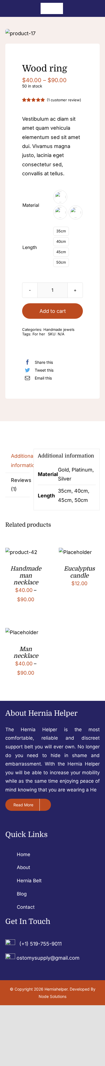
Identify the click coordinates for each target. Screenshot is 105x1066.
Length (29, 247)
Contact (26, 907)
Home (23, 854)
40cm (61, 241)
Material (30, 205)
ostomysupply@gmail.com (48, 958)
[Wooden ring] (52, 33)
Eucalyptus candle (79, 572)
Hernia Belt (29, 880)
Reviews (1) (20, 484)
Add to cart (52, 311)
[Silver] (76, 212)
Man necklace (25, 652)
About (23, 867)
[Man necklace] (21, 632)
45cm (61, 252)
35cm (61, 231)
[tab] (17, 461)
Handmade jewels (58, 329)
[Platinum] (60, 212)
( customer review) (64, 100)
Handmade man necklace (25, 575)
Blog (22, 894)
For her (38, 334)
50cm (61, 262)
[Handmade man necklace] (21, 552)
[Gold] (60, 197)
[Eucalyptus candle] (75, 552)
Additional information (20, 460)
